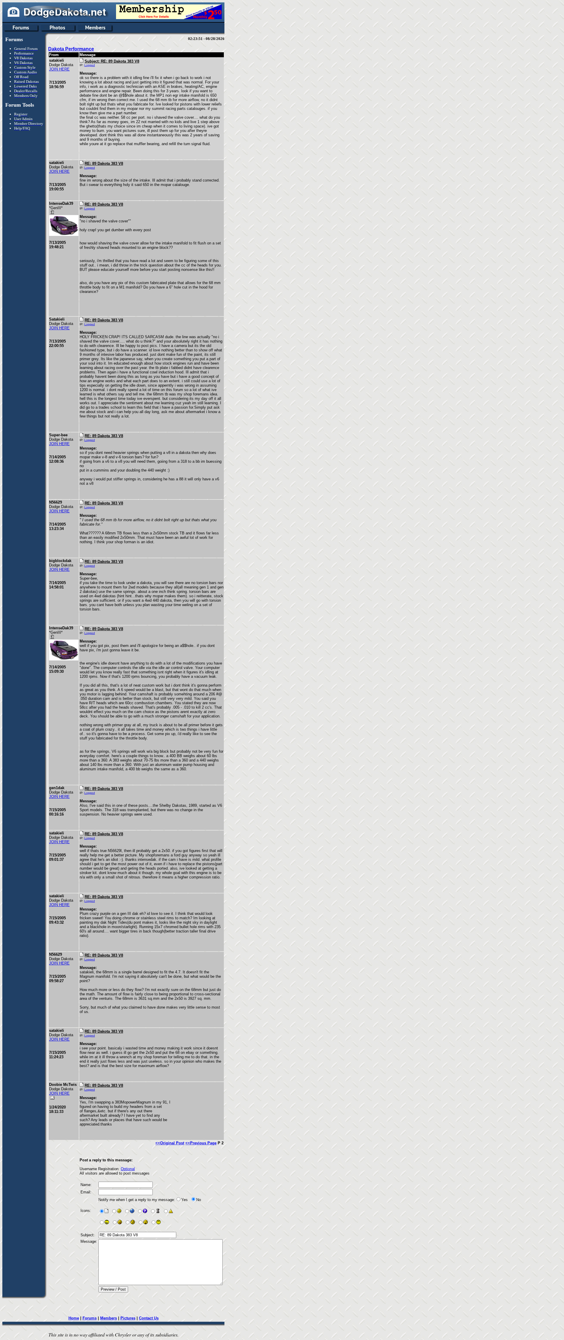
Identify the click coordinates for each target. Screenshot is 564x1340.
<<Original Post (169, 1143)
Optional (128, 1169)
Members (108, 1318)
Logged (89, 65)
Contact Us (149, 1318)
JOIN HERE (59, 69)
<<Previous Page (200, 1143)
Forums (90, 1318)
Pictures (127, 1318)
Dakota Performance (71, 48)
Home (73, 1318)
